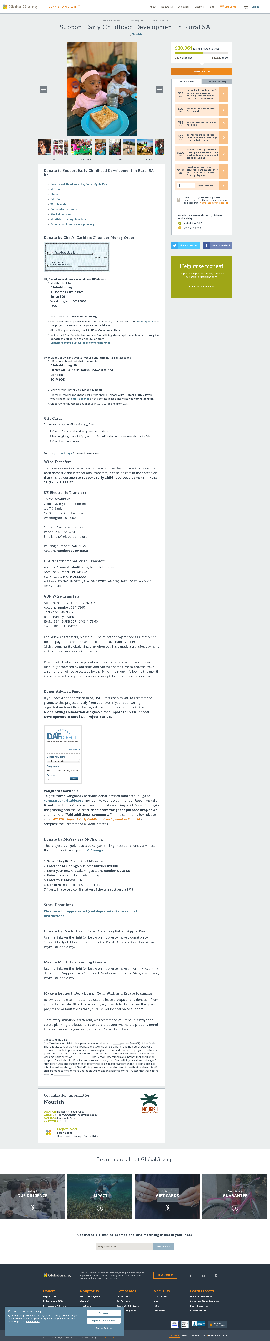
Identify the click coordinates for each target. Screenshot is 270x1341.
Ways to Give (49, 1296)
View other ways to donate (214, 202)
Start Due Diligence (90, 1296)
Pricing (212, 1335)
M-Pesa (55, 189)
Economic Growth (112, 20)
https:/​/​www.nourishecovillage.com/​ (76, 1114)
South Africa (137, 20)
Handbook (85, 1305)
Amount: (51, 775)
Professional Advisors (54, 1305)
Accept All (104, 1312)
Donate (63, 6)
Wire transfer (59, 204)
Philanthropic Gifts (53, 1301)
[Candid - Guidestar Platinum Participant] (186, 1324)
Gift (230, 6)
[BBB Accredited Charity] (200, 1324)
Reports (85, 159)
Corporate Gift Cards (128, 1305)
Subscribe (163, 1246)
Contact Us (159, 1310)
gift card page (63, 453)
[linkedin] (216, 1275)
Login (255, 6)
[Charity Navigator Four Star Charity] (176, 1324)
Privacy (186, 1335)
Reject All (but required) (104, 1320)
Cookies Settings (104, 1328)
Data (224, 1335)
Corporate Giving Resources (204, 1301)
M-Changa (94, 850)
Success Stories (198, 1310)
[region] (64, 1321)
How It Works (160, 1296)
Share (149, 159)
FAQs (156, 1305)
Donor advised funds (63, 209)
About (153, 6)
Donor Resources (199, 1305)
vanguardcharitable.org (64, 800)
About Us (161, 1291)
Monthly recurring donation (68, 219)
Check (54, 194)
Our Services (123, 1296)
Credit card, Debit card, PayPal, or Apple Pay (78, 184)
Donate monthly (217, 81)
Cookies (195, 1335)
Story (54, 159)
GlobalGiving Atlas (126, 1310)
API (218, 1335)
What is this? (74, 750)
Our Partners (123, 1301)
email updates (145, 321)
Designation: (53, 766)
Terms (203, 1335)
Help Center (165, 1275)
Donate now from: (56, 756)
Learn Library (202, 1291)
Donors (49, 1291)
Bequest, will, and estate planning (72, 224)
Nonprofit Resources (201, 1296)
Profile (63, 1121)
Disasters (199, 6)
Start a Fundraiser (201, 286)
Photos (117, 159)
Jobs (155, 1301)
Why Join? (85, 1301)
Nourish (137, 34)
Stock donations (60, 214)
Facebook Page (66, 1117)
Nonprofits (167, 6)
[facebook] (190, 1275)
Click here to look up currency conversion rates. (80, 342)
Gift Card (56, 199)
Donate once (186, 81)
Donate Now (201, 71)
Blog (212, 6)
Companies (184, 6)
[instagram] (203, 1275)
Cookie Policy (33, 1321)
